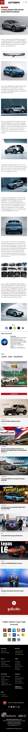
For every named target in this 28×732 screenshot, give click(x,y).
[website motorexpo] (14, 630)
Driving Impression (5, 661)
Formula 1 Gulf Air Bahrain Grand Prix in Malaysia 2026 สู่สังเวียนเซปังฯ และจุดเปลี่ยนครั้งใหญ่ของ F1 (14, 450)
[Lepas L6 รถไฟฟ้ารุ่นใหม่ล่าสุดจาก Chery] (14, 550)
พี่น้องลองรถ (18, 664)
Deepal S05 (4, 356)
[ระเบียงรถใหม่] (14, 605)
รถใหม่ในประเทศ (18, 652)
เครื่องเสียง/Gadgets (6, 676)
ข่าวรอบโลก (3, 694)
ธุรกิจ (2, 533)
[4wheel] (5, 634)
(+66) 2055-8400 (17, 723)
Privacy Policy (18, 681)
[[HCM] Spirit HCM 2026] (14, 374)
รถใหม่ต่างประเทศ (19, 651)
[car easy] (23, 634)
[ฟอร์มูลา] (18, 630)
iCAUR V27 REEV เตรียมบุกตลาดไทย (10, 421)
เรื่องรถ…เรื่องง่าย (19, 666)
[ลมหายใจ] (18, 639)
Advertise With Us (19, 678)
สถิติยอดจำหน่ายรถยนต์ (6, 684)
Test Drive (3, 663)
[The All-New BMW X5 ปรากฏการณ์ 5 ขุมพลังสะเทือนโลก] (14, 465)
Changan (10, 356)
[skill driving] (14, 639)
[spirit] (9, 639)
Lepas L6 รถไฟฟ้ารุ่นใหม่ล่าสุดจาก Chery (11, 563)
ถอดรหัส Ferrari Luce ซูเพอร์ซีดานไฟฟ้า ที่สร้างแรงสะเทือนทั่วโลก (13, 508)
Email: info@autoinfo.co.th (14, 725)
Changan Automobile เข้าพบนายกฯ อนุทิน (12, 591)
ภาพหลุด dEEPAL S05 (18, 356)
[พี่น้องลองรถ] (18, 634)
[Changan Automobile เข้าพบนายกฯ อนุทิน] (14, 577)
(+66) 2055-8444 (10, 723)
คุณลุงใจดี (17, 668)
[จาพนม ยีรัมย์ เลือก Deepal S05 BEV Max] (14, 522)
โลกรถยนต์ (17, 661)
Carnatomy (18, 663)
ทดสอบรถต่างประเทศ (6, 666)
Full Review (17, 669)
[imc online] (9, 634)
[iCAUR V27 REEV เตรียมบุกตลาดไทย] (14, 408)
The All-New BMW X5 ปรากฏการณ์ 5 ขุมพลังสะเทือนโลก (13, 479)
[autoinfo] (2, 2)
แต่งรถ (2, 678)
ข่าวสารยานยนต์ (4, 696)
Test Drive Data (4, 664)
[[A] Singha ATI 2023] (14, 54)
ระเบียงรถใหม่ (4, 7)
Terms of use (18, 680)
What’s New (4, 651)
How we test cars (19, 683)
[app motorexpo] (9, 630)
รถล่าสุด (2, 561)
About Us (17, 676)
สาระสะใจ (3, 681)
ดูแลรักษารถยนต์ (5, 680)
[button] (13, 56)
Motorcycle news (5, 652)
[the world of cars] (23, 630)
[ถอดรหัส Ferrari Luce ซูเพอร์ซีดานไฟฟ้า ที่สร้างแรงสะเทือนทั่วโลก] (14, 494)
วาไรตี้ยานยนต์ (4, 683)
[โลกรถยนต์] (14, 634)
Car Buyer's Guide (19, 654)
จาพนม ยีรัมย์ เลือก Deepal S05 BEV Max (12, 536)
